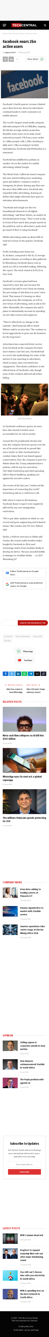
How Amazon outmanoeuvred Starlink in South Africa (32, 1064)
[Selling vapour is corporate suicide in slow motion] (10, 1046)
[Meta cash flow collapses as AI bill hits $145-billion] (24, 719)
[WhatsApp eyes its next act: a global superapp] (24, 760)
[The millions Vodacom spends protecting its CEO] (24, 801)
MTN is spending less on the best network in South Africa (32, 1294)
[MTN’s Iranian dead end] (10, 1238)
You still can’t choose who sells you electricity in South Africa (32, 1275)
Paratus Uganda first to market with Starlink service (31, 911)
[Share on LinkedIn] (11, 59)
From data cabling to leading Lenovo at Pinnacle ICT (30, 892)
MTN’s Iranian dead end (31, 1235)
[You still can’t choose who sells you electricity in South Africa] (10, 1275)
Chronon (33, 1320)
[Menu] (4, 25)
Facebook (8, 636)
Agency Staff (10, 52)
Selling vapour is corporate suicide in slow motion (32, 1046)
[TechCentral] (24, 25)
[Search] (44, 25)
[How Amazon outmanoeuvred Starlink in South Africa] (10, 1064)
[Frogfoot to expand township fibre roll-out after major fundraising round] (10, 1253)
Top (10, 33)
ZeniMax (7, 641)
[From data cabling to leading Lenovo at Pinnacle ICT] (10, 892)
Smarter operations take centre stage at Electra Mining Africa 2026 (32, 930)
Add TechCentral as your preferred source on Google (26, 584)
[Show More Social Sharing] (17, 59)
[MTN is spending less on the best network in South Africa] (10, 1294)
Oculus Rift (37, 636)
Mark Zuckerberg (23, 636)
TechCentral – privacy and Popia (26, 1330)
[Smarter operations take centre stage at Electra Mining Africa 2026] (10, 930)
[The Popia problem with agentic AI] (10, 1083)
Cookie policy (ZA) (25, 1326)
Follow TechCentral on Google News (24, 573)
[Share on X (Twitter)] (5, 59)
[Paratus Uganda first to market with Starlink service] (10, 911)
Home (5, 33)
